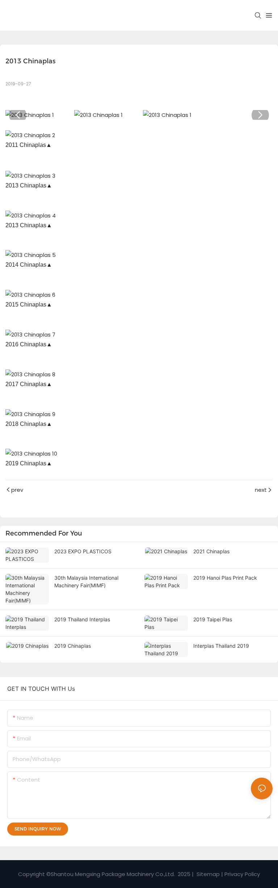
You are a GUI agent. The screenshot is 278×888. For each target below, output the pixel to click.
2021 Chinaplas (211, 551)
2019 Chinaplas (72, 646)
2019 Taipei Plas (212, 619)
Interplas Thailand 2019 (221, 646)
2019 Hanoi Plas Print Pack (225, 578)
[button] (17, 115)
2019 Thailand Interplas (82, 619)
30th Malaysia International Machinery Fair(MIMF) (86, 581)
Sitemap (207, 874)
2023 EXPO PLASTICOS (82, 551)
